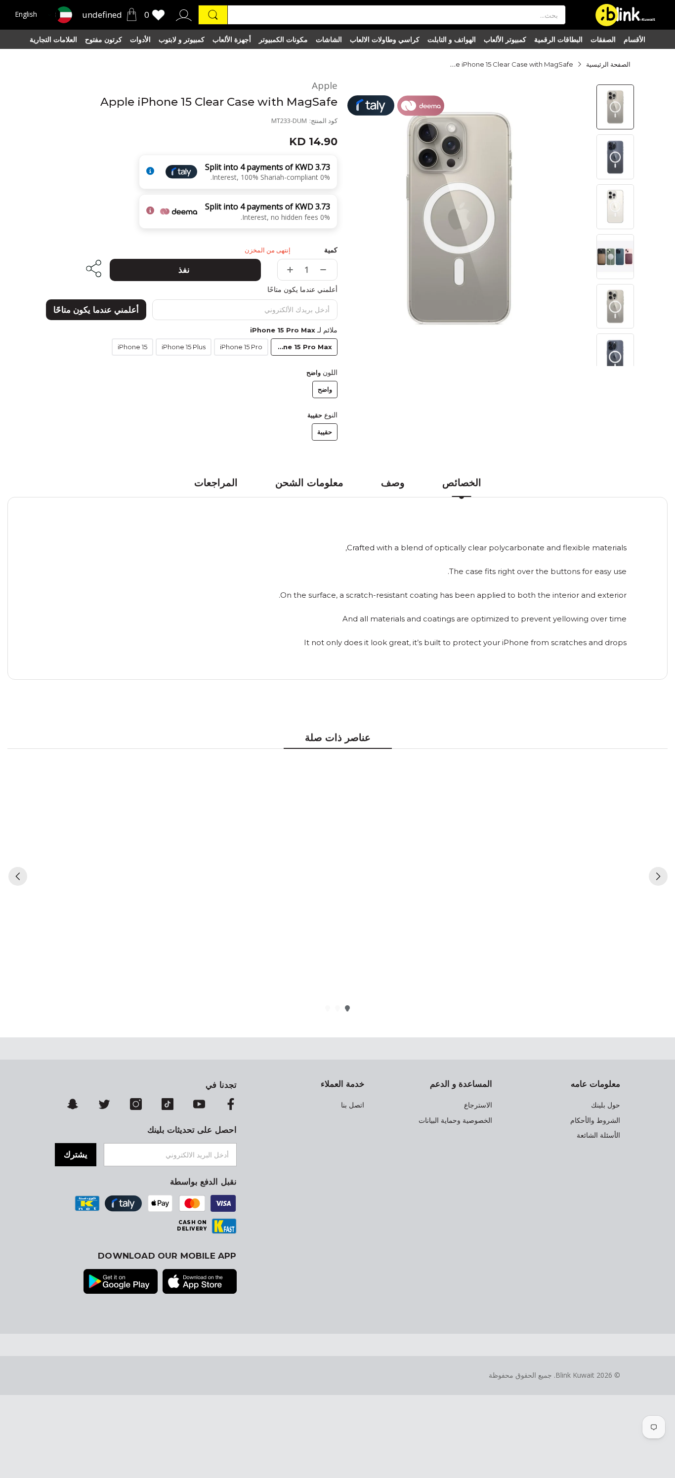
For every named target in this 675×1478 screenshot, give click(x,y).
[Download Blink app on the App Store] (200, 1282)
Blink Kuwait (574, 1375)
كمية (331, 250)
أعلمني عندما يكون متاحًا (96, 310)
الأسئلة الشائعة (598, 1135)
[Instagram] (136, 1105)
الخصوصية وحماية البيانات (455, 1120)
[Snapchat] (73, 1105)
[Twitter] (104, 1105)
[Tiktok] (167, 1105)
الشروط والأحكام (595, 1120)
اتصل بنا (352, 1105)
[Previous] (17, 876)
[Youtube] (199, 1105)
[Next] (658, 876)
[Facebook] (231, 1105)
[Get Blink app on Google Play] (121, 1282)
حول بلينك (605, 1105)
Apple (325, 86)
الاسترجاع (478, 1105)
